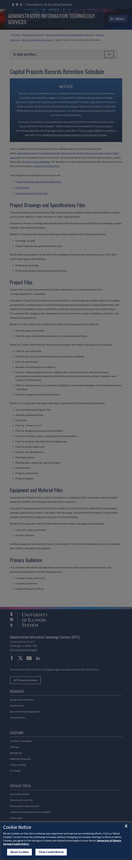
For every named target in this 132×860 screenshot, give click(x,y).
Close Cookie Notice (51, 852)
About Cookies (19, 852)
